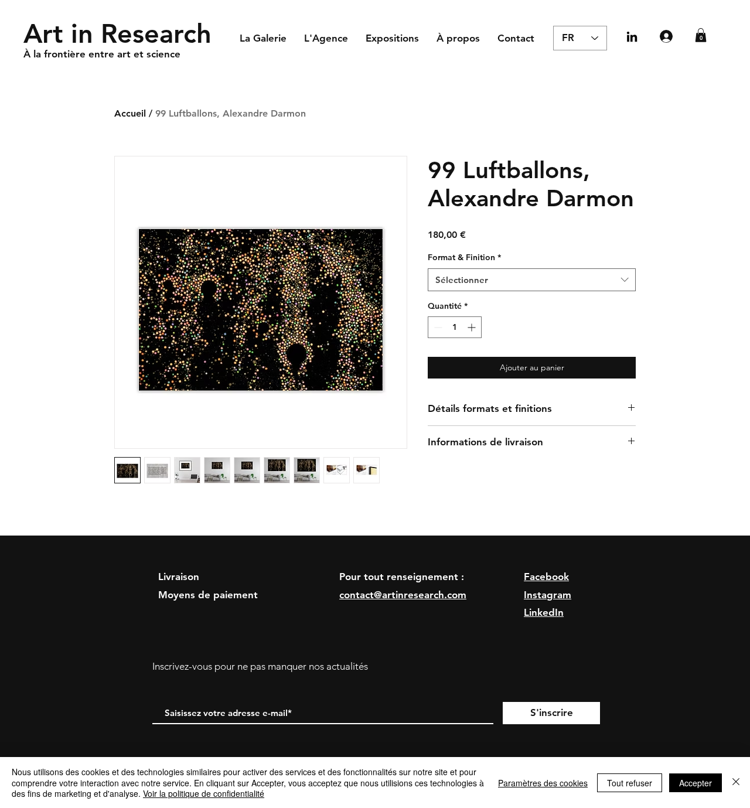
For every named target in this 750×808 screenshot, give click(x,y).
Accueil (130, 113)
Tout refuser (629, 783)
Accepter (695, 783)
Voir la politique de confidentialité (203, 793)
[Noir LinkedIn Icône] (632, 36)
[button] (701, 35)
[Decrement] (436, 327)
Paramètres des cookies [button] (543, 783)
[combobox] (532, 279)
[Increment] (472, 327)
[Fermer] (736, 782)
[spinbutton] (454, 327)
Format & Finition (464, 257)
